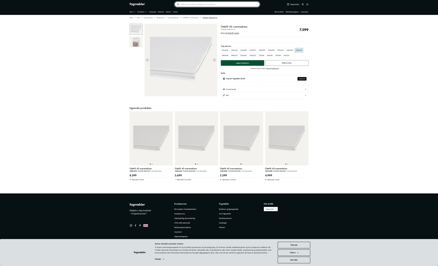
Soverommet (148, 18)
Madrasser (160, 18)
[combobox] (217, 4)
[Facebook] (135, 225)
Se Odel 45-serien (232, 33)
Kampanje (152, 12)
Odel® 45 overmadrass (190, 18)
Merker (168, 12)
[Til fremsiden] (137, 4)
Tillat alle (293, 245)
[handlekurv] (302, 4)
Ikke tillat (293, 260)
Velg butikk (302, 79)
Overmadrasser (173, 18)
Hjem (131, 18)
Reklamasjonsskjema (182, 227)
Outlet (175, 12)
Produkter (141, 12)
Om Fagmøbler (225, 214)
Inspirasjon (304, 12)
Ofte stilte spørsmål (182, 223)
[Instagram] (131, 225)
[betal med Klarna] (145, 225)
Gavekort (178, 232)
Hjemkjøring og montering (184, 218)
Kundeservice (179, 214)
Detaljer (158, 259)
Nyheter (161, 12)
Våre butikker (279, 12)
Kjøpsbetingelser (181, 236)
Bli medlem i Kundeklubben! (185, 209)
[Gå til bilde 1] (150, 164)
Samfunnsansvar (225, 218)
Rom (131, 12)
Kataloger (223, 223)
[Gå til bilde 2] (152, 164)
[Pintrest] (140, 225)
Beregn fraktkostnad (272, 68)
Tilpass (293, 252)
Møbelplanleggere (292, 12)
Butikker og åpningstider (229, 209)
